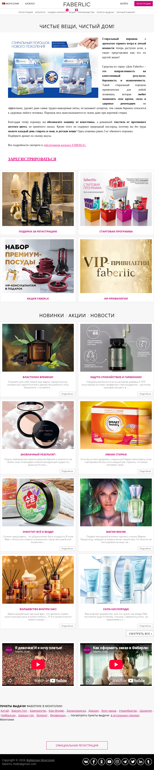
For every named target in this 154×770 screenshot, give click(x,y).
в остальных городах (125, 715)
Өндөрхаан (58, 715)
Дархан (93, 711)
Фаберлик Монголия (40, 760)
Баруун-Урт (19, 711)
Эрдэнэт (42, 715)
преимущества (86, 12)
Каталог (30, 3)
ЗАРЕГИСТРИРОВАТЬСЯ (32, 159)
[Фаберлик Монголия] (77, 5)
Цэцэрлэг (146, 711)
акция (72, 12)
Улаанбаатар (128, 711)
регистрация (26, 12)
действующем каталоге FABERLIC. (65, 145)
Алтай (5, 711)
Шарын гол (26, 715)
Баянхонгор (38, 711)
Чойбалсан (8, 715)
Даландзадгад (76, 711)
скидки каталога (57, 12)
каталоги (40, 12)
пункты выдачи (105, 12)
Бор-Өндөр (56, 711)
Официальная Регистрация (77, 745)
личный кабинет (126, 12)
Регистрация (144, 3)
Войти (124, 3)
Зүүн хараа (108, 711)
